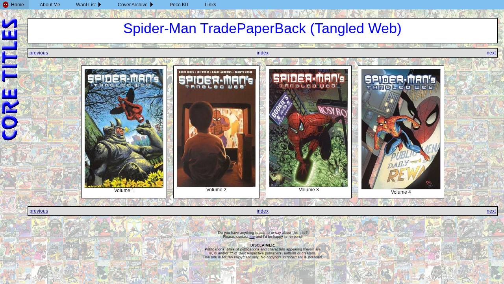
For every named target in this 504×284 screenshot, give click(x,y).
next (491, 53)
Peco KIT (179, 4)
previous (39, 53)
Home (17, 4)
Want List (86, 4)
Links (210, 4)
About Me (50, 4)
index (263, 53)
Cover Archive (133, 4)
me (252, 237)
